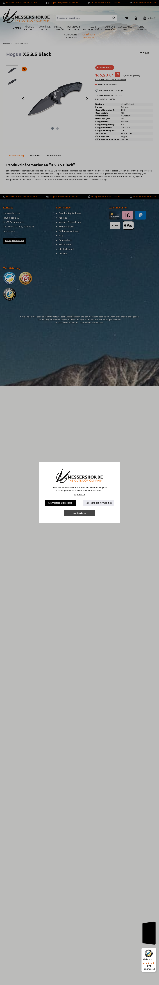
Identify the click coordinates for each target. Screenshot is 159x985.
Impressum (79, 494)
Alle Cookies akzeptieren (60, 503)
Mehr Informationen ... (93, 490)
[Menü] (154, 950)
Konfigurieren (79, 513)
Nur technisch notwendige (99, 503)
